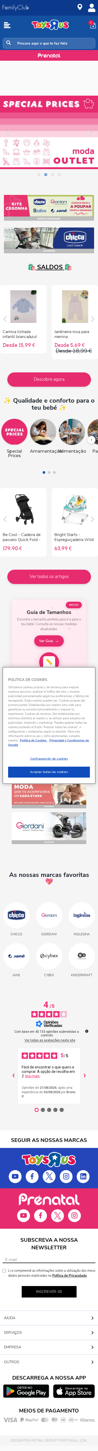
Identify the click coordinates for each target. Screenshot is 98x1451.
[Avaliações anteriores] (13, 1075)
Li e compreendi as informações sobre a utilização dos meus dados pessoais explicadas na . (51, 1273)
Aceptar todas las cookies (49, 772)
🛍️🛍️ (49, 267)
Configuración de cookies (49, 759)
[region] (48, 725)
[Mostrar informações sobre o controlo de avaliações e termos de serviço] (87, 1031)
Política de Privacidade (69, 1275)
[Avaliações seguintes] (84, 1075)
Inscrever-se (49, 1291)
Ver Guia (46, 640)
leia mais (32, 1076)
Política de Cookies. (33, 740)
